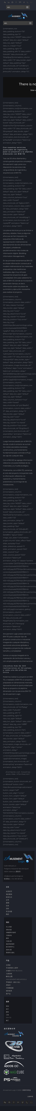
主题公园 (9, 941)
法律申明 (30, 1096)
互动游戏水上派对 (12, 968)
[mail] (31, 1102)
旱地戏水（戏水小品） (13, 982)
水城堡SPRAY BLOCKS (14, 971)
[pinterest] (13, 1102)
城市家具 (9, 991)
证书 (7, 900)
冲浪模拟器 (10, 988)
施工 (7, 1020)
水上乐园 (9, 927)
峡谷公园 (9, 976)
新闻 (7, 903)
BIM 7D (8, 1017)
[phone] (27, 1102)
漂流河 (8, 985)
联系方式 (9, 897)
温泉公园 (9, 950)
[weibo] (9, 1102)
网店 (7, 914)
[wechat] (5, 1102)
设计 (7, 1009)
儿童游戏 (9, 973)
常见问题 (9, 911)
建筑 (7, 1012)
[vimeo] (22, 1102)
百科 (7, 908)
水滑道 (8, 965)
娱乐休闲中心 (10, 947)
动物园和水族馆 (11, 932)
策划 (7, 1006)
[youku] (18, 1102)
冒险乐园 (9, 930)
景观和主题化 (10, 952)
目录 (7, 906)
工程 (7, 1015)
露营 (7, 938)
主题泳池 (9, 935)
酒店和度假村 (10, 944)
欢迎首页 (9, 891)
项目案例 (9, 894)
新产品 (8, 994)
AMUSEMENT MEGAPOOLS (16, 979)
